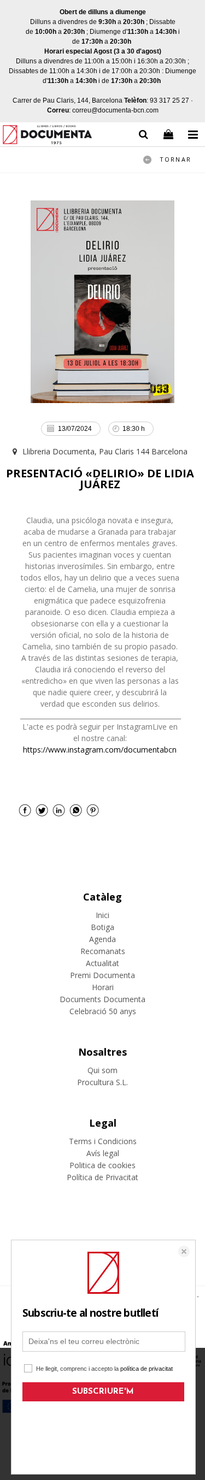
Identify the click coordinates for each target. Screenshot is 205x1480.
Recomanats (102, 951)
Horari (103, 987)
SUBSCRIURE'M (103, 1392)
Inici (102, 915)
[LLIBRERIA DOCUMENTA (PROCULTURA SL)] (47, 136)
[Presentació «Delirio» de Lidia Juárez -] (102, 301)
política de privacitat (146, 1368)
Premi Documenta (102, 975)
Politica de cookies (102, 1165)
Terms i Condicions (103, 1141)
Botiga (102, 927)
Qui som (102, 1070)
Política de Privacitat (102, 1177)
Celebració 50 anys (102, 1011)
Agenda (102, 939)
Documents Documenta (102, 999)
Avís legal (102, 1153)
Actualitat (102, 963)
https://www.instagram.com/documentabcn (100, 749)
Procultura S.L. (102, 1082)
